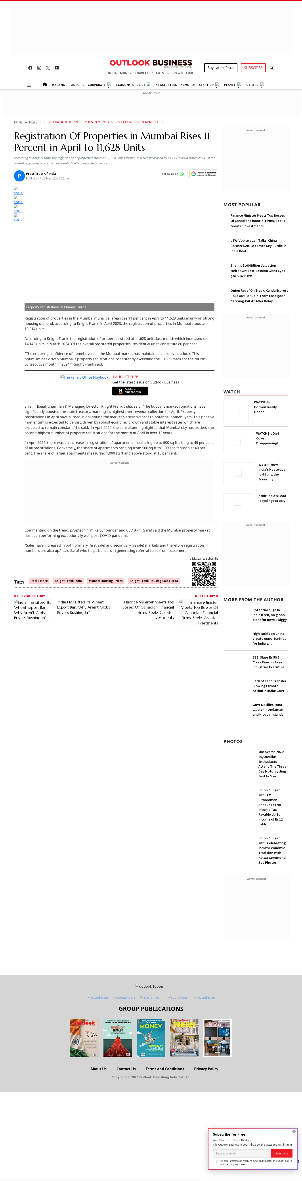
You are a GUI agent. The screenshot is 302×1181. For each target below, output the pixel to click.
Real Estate (39, 581)
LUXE (190, 73)
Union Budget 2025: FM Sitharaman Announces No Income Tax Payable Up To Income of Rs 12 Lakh (270, 807)
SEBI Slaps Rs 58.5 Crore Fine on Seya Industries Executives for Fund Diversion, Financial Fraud (269, 662)
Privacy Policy (206, 1068)
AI (193, 85)
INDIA (112, 73)
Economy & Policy (130, 85)
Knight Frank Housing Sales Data (154, 581)
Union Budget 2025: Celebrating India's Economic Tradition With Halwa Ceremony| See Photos (272, 850)
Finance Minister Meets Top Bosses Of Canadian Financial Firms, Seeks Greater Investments (258, 221)
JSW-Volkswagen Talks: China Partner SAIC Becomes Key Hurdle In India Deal (258, 246)
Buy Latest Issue (220, 67)
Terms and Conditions (165, 1068)
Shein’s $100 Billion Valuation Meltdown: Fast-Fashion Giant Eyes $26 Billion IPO (258, 271)
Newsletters (166, 85)
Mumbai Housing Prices (106, 581)
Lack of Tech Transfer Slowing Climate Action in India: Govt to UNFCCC (269, 686)
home (18, 122)
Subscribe (281, 1153)
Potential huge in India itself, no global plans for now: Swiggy (270, 615)
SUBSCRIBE (253, 67)
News (185, 85)
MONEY (125, 73)
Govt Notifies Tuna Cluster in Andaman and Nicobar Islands (268, 709)
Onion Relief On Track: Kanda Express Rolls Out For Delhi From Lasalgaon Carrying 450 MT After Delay (259, 296)
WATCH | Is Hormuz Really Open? (265, 407)
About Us (98, 1068)
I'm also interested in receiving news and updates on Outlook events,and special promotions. (256, 1162)
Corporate (96, 85)
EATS (160, 73)
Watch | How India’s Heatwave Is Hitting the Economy (271, 472)
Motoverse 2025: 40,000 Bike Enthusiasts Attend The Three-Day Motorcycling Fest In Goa (273, 764)
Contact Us (126, 1068)
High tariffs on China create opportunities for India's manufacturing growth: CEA (269, 638)
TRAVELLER (144, 73)
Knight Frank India (68, 581)
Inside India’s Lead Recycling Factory (272, 498)
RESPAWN (175, 73)
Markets (77, 85)
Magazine (59, 85)
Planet (230, 85)
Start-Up (206, 85)
